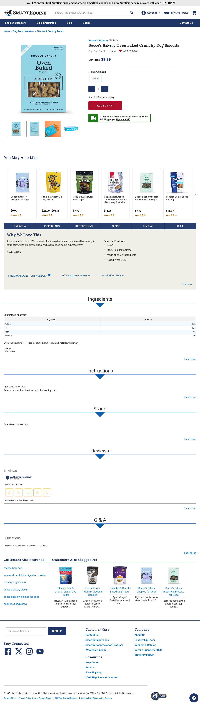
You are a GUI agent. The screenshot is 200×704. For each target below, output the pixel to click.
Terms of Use (10, 698)
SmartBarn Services (97, 640)
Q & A (180, 226)
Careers (108, 698)
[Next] (194, 193)
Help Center (92, 662)
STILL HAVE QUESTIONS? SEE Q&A (28, 275)
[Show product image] (43, 78)
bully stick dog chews (16, 603)
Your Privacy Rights (42, 698)
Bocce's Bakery (97, 40)
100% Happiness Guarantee (76, 275)
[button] (131, 12)
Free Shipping (93, 672)
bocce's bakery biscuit (16, 589)
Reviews (148, 226)
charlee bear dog (13, 568)
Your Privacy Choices (68, 698)
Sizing (116, 226)
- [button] (91, 88)
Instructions (84, 226)
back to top (187, 284)
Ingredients (52, 226)
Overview (20, 226)
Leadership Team (145, 640)
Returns (90, 667)
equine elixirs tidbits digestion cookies (25, 575)
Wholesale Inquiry (95, 650)
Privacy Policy (25, 698)
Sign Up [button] (57, 631)
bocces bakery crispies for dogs (21, 596)
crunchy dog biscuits (15, 582)
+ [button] (105, 88)
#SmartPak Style (144, 655)
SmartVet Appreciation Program (104, 645)
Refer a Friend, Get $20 (148, 650)
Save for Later (130, 50)
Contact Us (92, 635)
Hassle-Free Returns (112, 275)
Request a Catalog (145, 645)
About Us (140, 635)
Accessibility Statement (91, 698)
